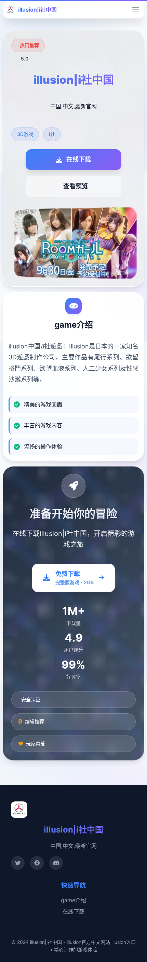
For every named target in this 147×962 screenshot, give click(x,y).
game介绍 (73, 900)
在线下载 (73, 911)
